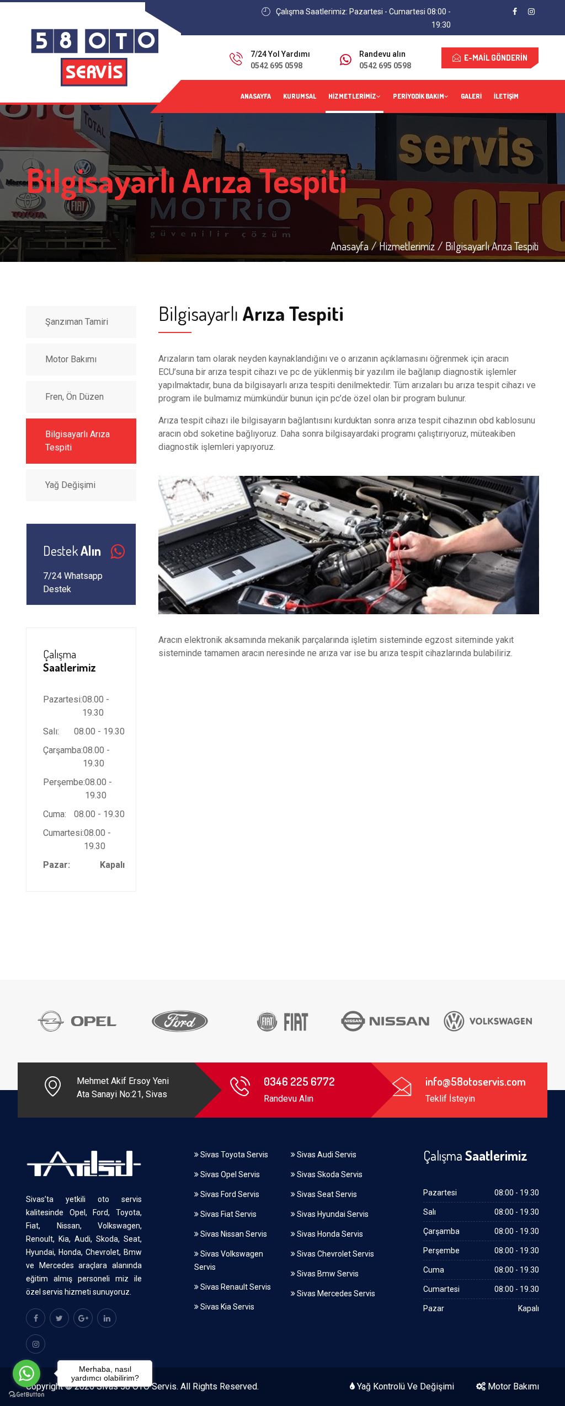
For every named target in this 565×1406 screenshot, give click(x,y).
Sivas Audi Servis (325, 1154)
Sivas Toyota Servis (233, 1154)
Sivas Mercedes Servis (335, 1293)
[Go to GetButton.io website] (26, 1394)
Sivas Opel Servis (229, 1174)
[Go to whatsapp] (26, 1373)
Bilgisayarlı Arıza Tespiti (77, 441)
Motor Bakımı (71, 359)
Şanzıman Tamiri (76, 321)
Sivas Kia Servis (226, 1306)
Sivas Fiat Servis (228, 1214)
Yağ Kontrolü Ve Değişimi (404, 1386)
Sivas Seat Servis (326, 1194)
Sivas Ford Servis (229, 1194)
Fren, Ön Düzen (74, 396)
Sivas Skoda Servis (329, 1174)
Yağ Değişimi (70, 485)
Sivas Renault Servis (235, 1286)
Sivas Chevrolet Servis (334, 1253)
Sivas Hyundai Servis (332, 1214)
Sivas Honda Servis (329, 1234)
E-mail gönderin (494, 57)
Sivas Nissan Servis (233, 1234)
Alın (72, 551)
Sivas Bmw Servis (327, 1273)
